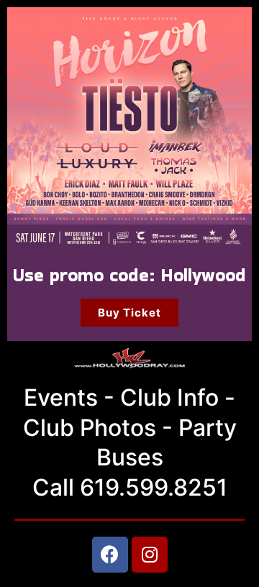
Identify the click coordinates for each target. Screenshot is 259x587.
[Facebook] (110, 555)
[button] (129, 313)
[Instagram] (150, 555)
